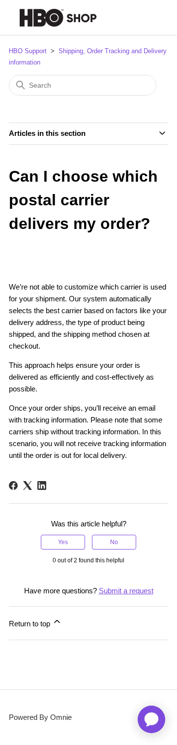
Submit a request (126, 590)
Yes (63, 542)
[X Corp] (27, 485)
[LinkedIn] (41, 485)
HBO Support (28, 51)
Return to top (30, 623)
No (114, 542)
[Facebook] (13, 485)
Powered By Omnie (40, 717)
